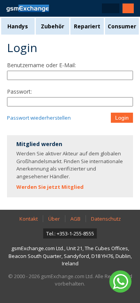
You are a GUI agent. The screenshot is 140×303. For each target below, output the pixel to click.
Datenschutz (106, 218)
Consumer (122, 26)
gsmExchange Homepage (27, 8)
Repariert (87, 26)
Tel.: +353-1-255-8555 (70, 233)
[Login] (128, 8)
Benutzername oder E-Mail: (41, 65)
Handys (17, 26)
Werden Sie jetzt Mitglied (50, 186)
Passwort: (19, 91)
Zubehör (52, 26)
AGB (75, 218)
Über (54, 218)
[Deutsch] (110, 8)
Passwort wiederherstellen (39, 117)
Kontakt (28, 218)
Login (122, 118)
